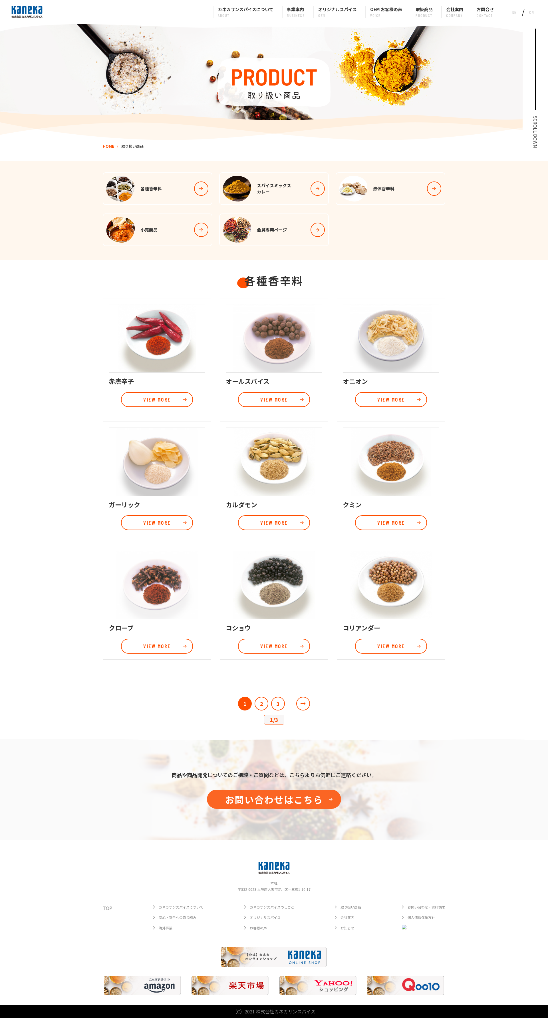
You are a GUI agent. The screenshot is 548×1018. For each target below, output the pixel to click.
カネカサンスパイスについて (181, 907)
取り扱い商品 (351, 907)
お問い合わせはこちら (274, 799)
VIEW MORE (157, 399)
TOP (107, 908)
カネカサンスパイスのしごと (272, 907)
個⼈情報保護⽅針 (421, 917)
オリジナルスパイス (265, 917)
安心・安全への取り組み (177, 917)
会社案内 (347, 917)
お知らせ (347, 927)
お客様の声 (258, 927)
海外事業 (165, 927)
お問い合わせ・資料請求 (426, 907)
